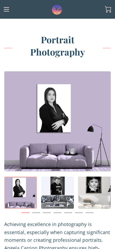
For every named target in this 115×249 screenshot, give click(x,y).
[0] (108, 9)
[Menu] (6, 9)
